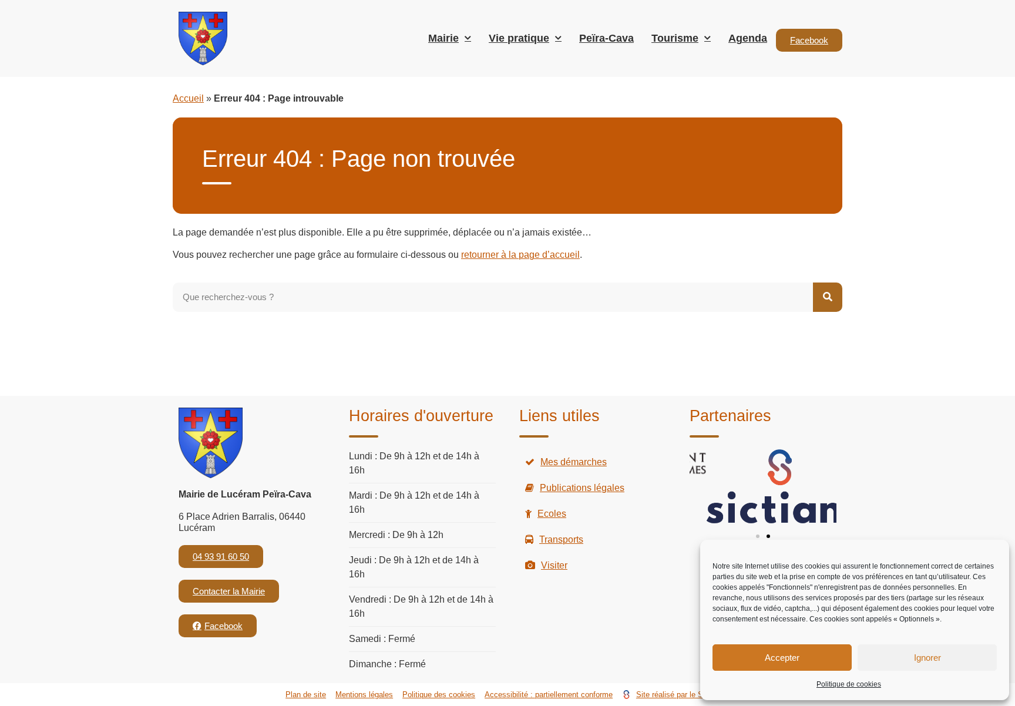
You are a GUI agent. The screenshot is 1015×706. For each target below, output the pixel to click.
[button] (757, 536)
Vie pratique (519, 38)
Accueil (188, 98)
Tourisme (674, 38)
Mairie (443, 38)
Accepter (782, 658)
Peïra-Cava (606, 38)
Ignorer (927, 658)
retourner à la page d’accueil (520, 255)
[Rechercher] (827, 297)
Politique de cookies (848, 684)
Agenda (747, 38)
